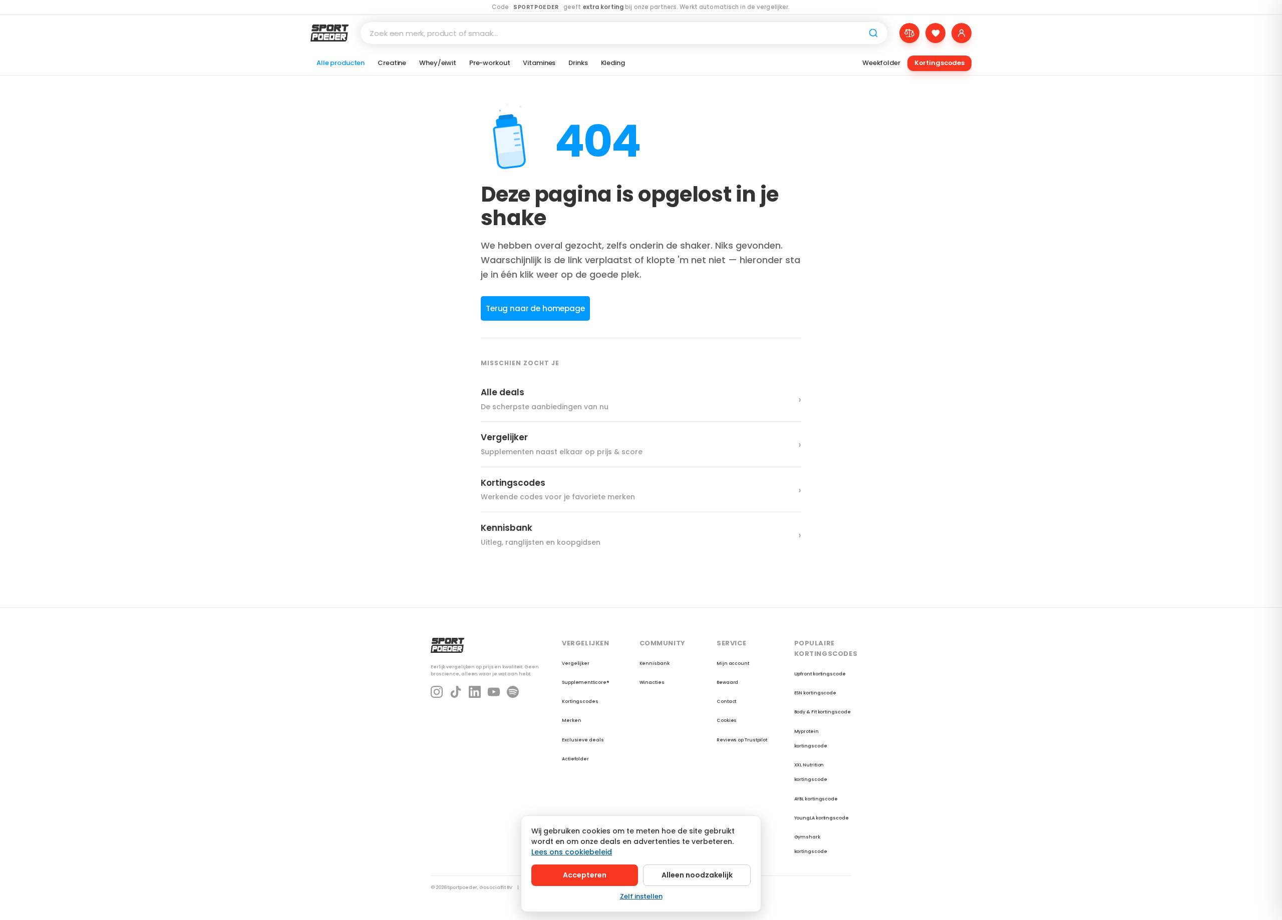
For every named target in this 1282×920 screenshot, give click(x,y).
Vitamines (539, 63)
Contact (726, 701)
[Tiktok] (456, 692)
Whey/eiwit (437, 63)
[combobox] (624, 33)
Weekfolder (881, 63)
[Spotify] (513, 692)
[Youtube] (494, 692)
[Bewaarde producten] (935, 33)
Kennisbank (654, 663)
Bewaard (727, 682)
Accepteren (584, 875)
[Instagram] (437, 692)
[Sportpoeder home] (329, 33)
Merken (571, 720)
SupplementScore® (585, 682)
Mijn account (733, 663)
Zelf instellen (641, 896)
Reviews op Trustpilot (742, 740)
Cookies (727, 720)
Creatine (392, 63)
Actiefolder (575, 759)
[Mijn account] (961, 33)
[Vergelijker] (909, 33)
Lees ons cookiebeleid (571, 852)
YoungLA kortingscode (821, 818)
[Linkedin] (475, 692)
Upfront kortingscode (820, 674)
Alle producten (340, 63)
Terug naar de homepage (535, 308)
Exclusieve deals (583, 740)
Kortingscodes (939, 63)
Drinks (577, 63)
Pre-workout (489, 63)
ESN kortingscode (815, 693)
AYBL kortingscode (816, 799)
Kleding (613, 63)
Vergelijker (575, 663)
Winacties (652, 682)
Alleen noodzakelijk (697, 875)
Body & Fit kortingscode (822, 712)
